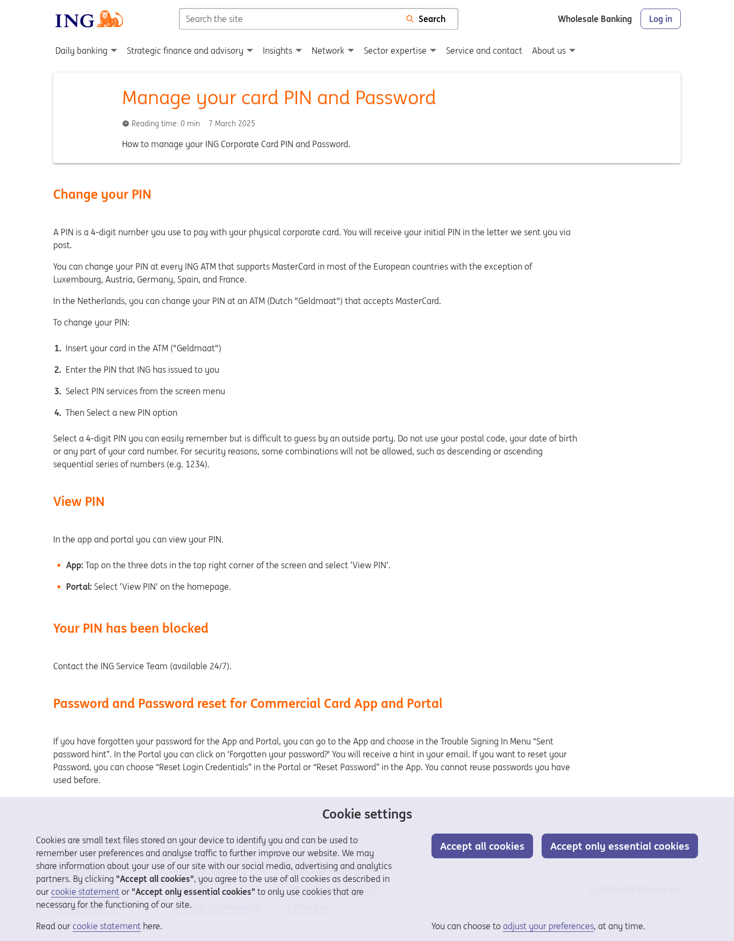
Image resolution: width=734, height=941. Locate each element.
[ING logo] (89, 19)
